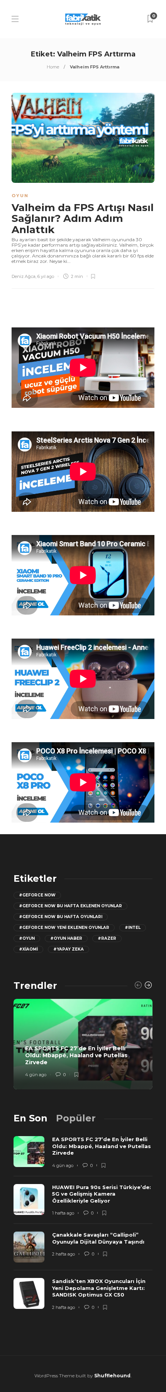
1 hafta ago (63, 1213)
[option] (83, 1044)
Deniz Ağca (24, 276)
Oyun (20, 195)
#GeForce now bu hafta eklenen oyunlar (70, 905)
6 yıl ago (45, 276)
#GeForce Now (37, 895)
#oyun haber (66, 938)
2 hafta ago (63, 1254)
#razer (107, 938)
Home (53, 67)
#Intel (133, 927)
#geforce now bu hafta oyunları (60, 916)
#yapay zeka (68, 949)
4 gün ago (35, 1074)
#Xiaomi (28, 949)
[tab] (30, 1118)
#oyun (27, 938)
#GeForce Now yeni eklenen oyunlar (64, 927)
